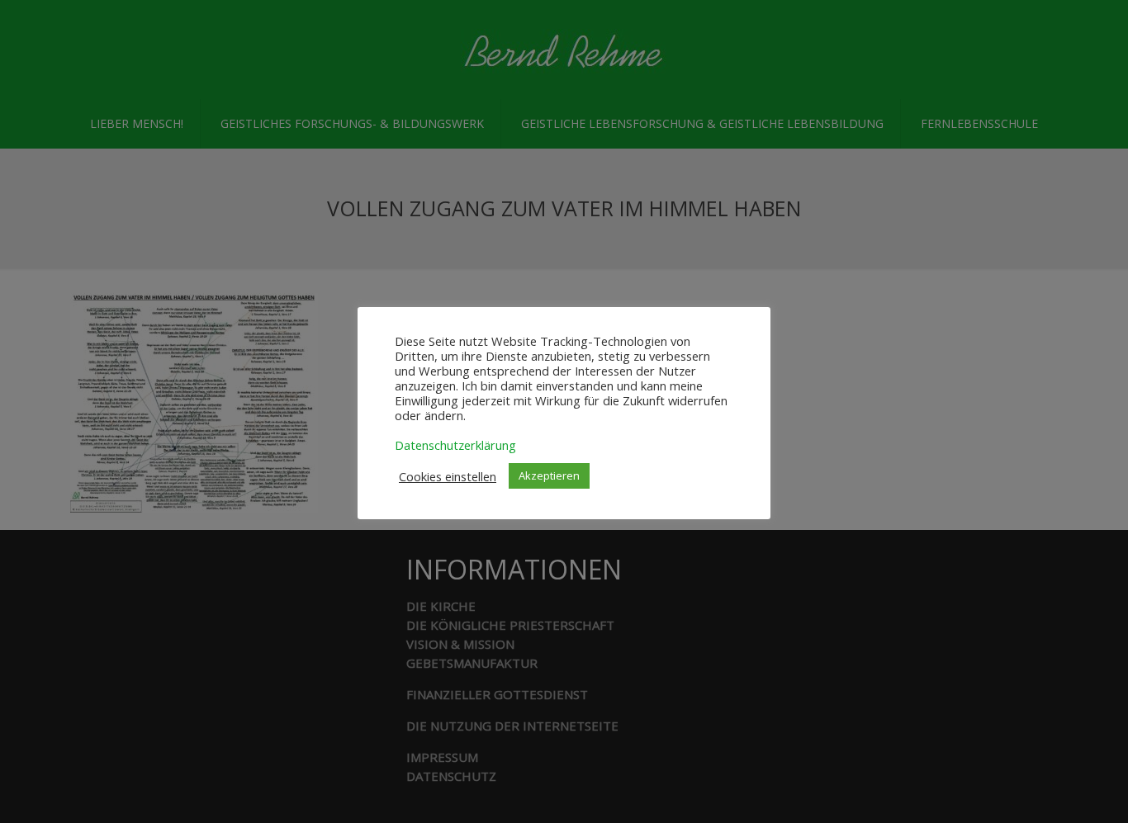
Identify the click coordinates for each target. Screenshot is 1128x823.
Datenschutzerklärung (455, 445)
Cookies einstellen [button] (447, 476)
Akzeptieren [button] (549, 475)
